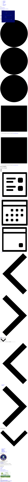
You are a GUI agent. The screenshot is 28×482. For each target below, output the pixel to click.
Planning (5, 17)
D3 (4, 481)
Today (1, 337)
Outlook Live (3, 450)
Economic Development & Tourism (7, 19)
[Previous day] (15, 294)
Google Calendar (3, 448)
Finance (5, 21)
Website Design (2, 481)
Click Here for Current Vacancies (7, 15)
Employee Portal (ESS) (2, 469)
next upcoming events (15, 133)
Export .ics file (3, 451)
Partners (5, 16)
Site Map (1, 468)
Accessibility (1, 467)
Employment (4, 5)
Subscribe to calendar (3, 428)
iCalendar (3, 449)
